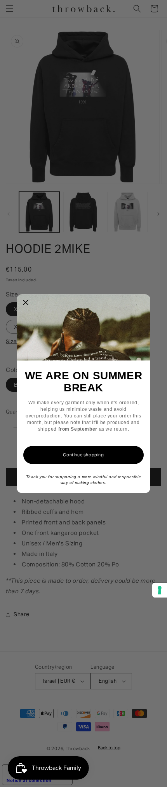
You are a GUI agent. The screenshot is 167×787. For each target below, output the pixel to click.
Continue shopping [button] (83, 454)
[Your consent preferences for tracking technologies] (159, 590)
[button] (26, 303)
